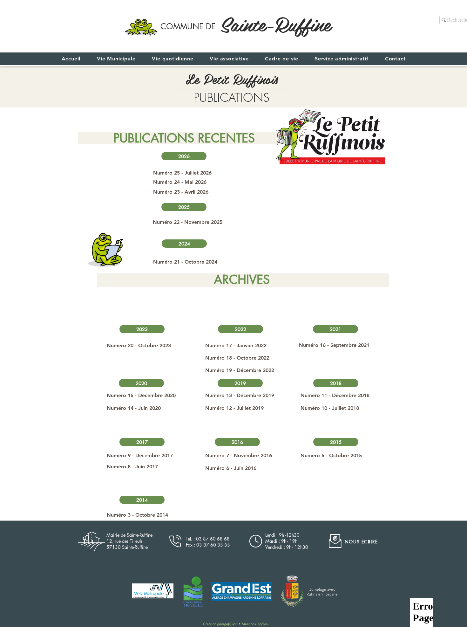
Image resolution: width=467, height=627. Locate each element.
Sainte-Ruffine (275, 23)
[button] (183, 156)
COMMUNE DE (187, 26)
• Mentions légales (253, 623)
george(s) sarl (228, 623)
